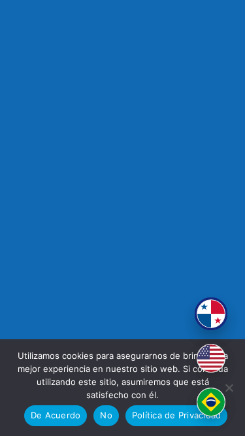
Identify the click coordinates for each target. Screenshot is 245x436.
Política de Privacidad (176, 415)
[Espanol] (211, 313)
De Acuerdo (56, 415)
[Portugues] (211, 402)
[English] (211, 358)
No (106, 415)
